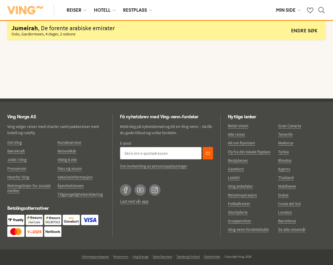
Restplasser (238, 160)
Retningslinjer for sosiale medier (29, 188)
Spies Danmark (162, 256)
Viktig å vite (67, 159)
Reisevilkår (66, 150)
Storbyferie (238, 212)
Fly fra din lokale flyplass (249, 151)
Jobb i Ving (17, 159)
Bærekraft (16, 150)
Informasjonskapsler (95, 256)
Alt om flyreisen (241, 142)
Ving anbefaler (240, 186)
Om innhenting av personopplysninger (153, 166)
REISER (74, 10)
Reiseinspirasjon (242, 195)
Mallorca (285, 142)
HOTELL (102, 10)
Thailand (286, 177)
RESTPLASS (135, 10)
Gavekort (236, 168)
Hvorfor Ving (18, 177)
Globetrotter (212, 256)
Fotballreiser (239, 203)
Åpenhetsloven (70, 185)
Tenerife (285, 134)
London (285, 212)
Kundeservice (69, 142)
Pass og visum (69, 168)
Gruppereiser (239, 220)
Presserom (16, 168)
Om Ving (14, 142)
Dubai (283, 195)
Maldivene (287, 186)
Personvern (121, 256)
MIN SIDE (286, 10)
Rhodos (285, 160)
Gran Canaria (289, 125)
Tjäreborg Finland (188, 256)
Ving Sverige (141, 256)
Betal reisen (238, 125)
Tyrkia (283, 151)
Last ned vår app (134, 201)
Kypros (284, 168)
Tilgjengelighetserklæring (80, 194)
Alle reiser (236, 134)
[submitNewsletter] (208, 153)
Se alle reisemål (291, 229)
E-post (125, 143)
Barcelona (287, 220)
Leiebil (234, 177)
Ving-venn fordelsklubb (248, 229)
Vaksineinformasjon (75, 177)
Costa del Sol (289, 203)
